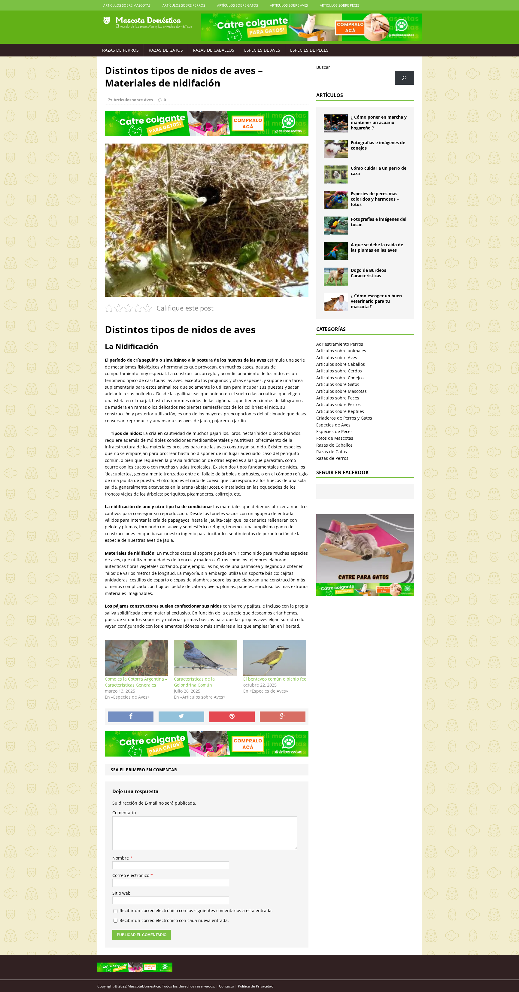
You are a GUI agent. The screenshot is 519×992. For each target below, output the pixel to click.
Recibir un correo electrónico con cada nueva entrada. (174, 920)
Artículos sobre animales (341, 350)
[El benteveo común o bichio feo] (274, 658)
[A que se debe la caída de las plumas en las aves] (336, 256)
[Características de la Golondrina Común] (205, 658)
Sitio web (121, 893)
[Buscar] (404, 78)
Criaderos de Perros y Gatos (344, 418)
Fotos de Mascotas (334, 438)
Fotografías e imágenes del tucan (378, 221)
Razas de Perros (120, 50)
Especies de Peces (309, 50)
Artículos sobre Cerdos (339, 371)
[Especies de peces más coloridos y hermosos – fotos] (336, 205)
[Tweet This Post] (181, 716)
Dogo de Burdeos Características (368, 272)
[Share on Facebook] (130, 716)
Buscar (323, 67)
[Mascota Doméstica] (147, 23)
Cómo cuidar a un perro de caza (378, 170)
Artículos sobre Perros (183, 5)
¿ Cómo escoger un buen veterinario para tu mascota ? (376, 301)
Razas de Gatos (166, 50)
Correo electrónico (131, 875)
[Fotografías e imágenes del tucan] (336, 231)
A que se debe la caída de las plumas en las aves (377, 247)
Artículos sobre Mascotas (126, 5)
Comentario (124, 812)
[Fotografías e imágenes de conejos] (336, 154)
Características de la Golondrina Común (194, 682)
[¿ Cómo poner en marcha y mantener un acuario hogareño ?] (336, 129)
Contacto (226, 986)
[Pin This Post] (232, 716)
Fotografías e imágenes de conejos (378, 145)
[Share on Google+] (282, 716)
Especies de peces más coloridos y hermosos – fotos (375, 199)
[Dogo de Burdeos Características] (336, 282)
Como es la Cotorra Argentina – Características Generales (136, 682)
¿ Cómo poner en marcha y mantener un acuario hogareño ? (379, 122)
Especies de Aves (262, 50)
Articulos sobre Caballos (340, 364)
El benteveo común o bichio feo (274, 679)
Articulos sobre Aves (289, 5)
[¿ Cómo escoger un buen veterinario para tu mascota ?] (336, 308)
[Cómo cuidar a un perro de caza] (336, 180)
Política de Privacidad (255, 986)
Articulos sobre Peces (340, 5)
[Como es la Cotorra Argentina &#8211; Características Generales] (136, 658)
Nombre (121, 858)
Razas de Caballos (213, 50)
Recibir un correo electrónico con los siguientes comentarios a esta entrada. (196, 910)
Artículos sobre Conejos (340, 378)
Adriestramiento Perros (339, 344)
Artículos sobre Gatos (237, 5)
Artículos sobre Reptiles (340, 411)
